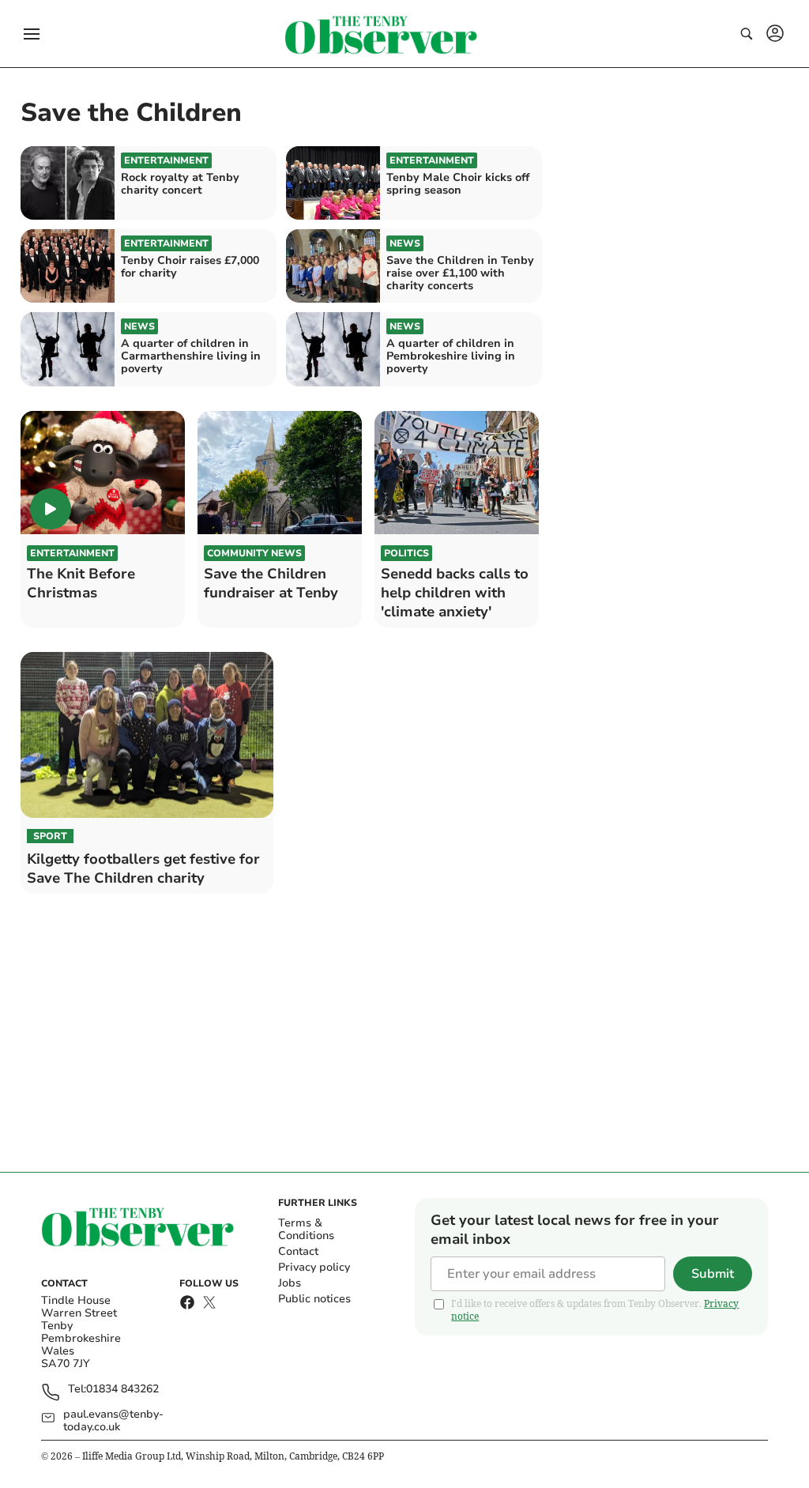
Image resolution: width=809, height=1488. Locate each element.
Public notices (314, 1298)
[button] (32, 34)
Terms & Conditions (306, 1229)
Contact (298, 1251)
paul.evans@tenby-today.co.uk (113, 1420)
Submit (712, 1274)
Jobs (289, 1282)
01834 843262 (122, 1389)
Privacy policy (314, 1267)
